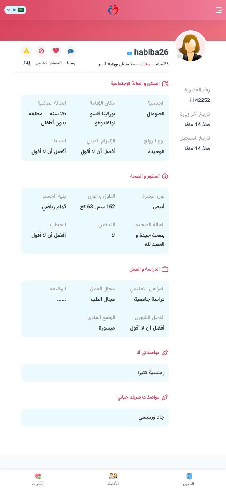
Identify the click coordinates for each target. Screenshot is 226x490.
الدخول (188, 484)
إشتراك (37, 484)
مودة (113, 10)
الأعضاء (113, 484)
